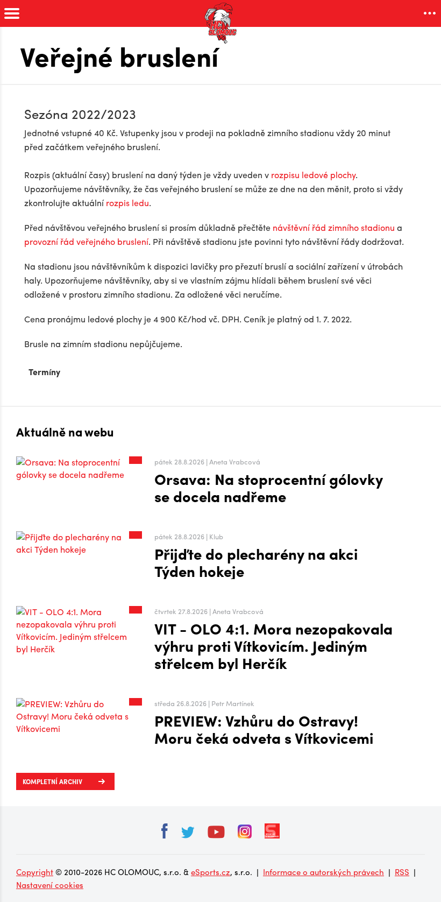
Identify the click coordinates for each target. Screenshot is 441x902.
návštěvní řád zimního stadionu (334, 227)
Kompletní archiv (52, 781)
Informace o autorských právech (323, 872)
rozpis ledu (127, 202)
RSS (402, 872)
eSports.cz (210, 872)
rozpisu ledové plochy (313, 174)
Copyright (34, 872)
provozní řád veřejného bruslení (86, 241)
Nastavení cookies (49, 885)
